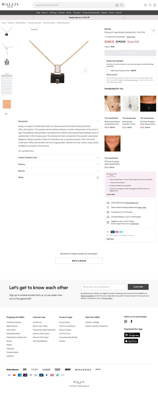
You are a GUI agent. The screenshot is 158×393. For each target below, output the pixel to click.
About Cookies (65, 330)
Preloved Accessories (34, 23)
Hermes (108, 29)
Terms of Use (64, 333)
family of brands (87, 296)
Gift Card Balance (40, 341)
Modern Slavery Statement (96, 326)
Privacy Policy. (108, 298)
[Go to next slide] (85, 71)
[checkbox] (130, 70)
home (4, 23)
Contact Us (37, 322)
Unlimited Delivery (14, 322)
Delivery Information (41, 333)
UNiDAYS (10, 356)
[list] (59, 71)
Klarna (9, 341)
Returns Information (41, 337)
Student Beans (12, 352)
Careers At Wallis (92, 322)
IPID (120, 80)
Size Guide (11, 330)
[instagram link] (125, 321)
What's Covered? (112, 74)
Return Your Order (40, 326)
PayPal (9, 345)
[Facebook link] (131, 321)
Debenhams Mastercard (16, 337)
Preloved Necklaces (63, 23)
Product (62, 341)
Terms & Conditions (67, 326)
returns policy (135, 223)
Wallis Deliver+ (12, 326)
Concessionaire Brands (68, 337)
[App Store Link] (132, 338)
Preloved (10, 23)
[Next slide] (124, 17)
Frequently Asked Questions (44, 330)
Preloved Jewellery (49, 23)
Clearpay (10, 348)
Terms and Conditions (131, 80)
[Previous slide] (33, 17)
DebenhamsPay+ (13, 333)
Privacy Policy (64, 322)
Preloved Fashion (21, 23)
